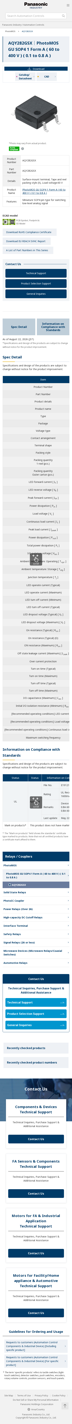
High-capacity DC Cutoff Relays (22, 917)
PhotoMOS (10, 31)
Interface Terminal (15, 925)
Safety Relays (12, 934)
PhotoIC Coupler (13, 900)
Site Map (8, 1396)
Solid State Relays (14, 892)
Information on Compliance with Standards (53, 327)
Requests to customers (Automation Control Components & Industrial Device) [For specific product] (32, 1361)
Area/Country (38, 1409)
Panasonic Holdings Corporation (36, 1404)
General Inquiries (36, 293)
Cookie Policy (58, 1396)
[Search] (63, 15)
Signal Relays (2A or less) (19, 942)
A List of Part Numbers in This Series (27, 250)
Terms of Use (24, 1396)
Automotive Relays (15, 962)
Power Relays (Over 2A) (18, 909)
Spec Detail (19, 327)
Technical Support (36, 273)
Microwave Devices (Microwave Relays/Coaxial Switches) (32, 952)
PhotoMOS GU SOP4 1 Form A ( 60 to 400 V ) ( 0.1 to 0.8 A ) (44, 191)
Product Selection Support (36, 283)
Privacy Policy (41, 1396)
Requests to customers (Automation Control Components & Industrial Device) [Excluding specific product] (31, 1346)
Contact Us (36, 1139)
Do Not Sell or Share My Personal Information (36, 1400)
